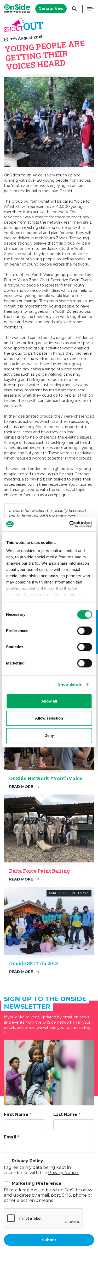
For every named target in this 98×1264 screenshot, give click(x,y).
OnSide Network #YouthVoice (45, 778)
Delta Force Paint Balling (39, 871)
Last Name (65, 1114)
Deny (49, 735)
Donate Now (51, 8)
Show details (70, 684)
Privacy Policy (27, 1160)
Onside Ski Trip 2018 (33, 963)
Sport (84, 893)
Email (10, 1137)
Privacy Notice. (63, 1172)
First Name (16, 1114)
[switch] (84, 630)
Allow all (49, 701)
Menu (90, 9)
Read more (21, 786)
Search (74, 9)
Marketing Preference (36, 1183)
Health (73, 893)
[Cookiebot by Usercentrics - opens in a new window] (70, 524)
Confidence (58, 893)
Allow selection (49, 718)
